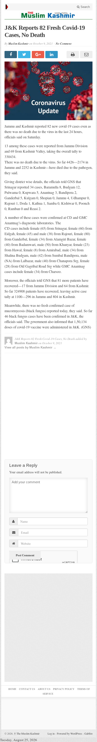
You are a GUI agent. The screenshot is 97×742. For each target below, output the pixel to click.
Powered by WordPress (69, 733)
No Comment (64, 43)
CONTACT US (27, 689)
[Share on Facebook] (11, 54)
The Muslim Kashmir (26, 733)
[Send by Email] (85, 54)
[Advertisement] (48, 405)
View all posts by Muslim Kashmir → (30, 347)
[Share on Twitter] (25, 54)
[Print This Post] (72, 54)
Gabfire (88, 733)
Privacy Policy (63, 689)
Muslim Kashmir (18, 43)
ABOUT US (44, 689)
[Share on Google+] (38, 54)
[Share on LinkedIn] (52, 54)
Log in (51, 733)
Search (85, 7)
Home (12, 689)
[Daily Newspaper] (48, 14)
